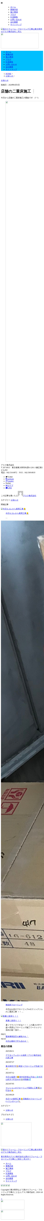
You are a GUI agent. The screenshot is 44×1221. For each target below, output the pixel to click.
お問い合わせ (16, 20)
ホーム (13, 7)
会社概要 (14, 22)
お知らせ (14, 500)
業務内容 (14, 10)
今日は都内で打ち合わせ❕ (17, 1041)
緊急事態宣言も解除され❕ (17, 1037)
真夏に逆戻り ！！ (13, 1021)
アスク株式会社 (29, 496)
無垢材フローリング (14, 1005)
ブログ (13, 15)
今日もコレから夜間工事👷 (17, 513)
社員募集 (14, 17)
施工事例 (14, 12)
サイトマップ (16, 25)
